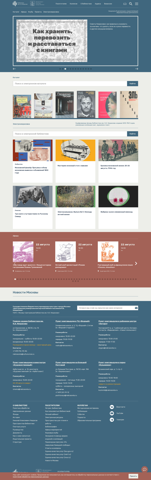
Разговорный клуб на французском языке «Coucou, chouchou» (115, 266)
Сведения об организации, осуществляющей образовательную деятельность (123, 11)
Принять (133, 476)
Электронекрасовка (51, 12)
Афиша (24, 12)
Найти (132, 83)
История (16, 417)
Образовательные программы (89, 420)
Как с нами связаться (21, 436)
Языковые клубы (51, 433)
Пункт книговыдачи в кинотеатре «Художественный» (29, 363)
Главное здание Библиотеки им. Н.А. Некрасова (28, 322)
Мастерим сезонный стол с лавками (73, 166)
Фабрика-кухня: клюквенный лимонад (117, 212)
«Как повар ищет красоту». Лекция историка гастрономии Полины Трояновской (32, 266)
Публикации (82, 411)
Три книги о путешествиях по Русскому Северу (31, 215)
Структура (17, 442)
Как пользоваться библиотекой (57, 411)
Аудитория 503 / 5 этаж (65, 271)
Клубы (30, 12)
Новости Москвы (51, 461)
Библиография (51, 427)
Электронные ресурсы (54, 417)
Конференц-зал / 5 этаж (22, 271)
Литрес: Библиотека (53, 408)
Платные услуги (19, 427)
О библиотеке (86, 4)
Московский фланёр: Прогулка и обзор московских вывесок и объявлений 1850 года (31, 170)
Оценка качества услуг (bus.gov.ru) (59, 451)
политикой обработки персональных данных (31, 477)
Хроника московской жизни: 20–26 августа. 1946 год (115, 167)
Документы (17, 433)
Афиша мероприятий (53, 430)
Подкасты (19, 164)
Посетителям (61, 4)
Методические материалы (88, 408)
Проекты (38, 12)
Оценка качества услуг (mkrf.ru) (58, 454)
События (81, 414)
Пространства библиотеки (23, 424)
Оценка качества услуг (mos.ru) (57, 457)
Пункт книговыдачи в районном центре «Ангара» (117, 322)
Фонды (15, 414)
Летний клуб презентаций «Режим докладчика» (70, 266)
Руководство (18, 430)
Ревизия (18, 210)
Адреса (98, 4)
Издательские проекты (22, 439)
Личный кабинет (52, 414)
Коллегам (73, 4)
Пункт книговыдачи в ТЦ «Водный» (73, 321)
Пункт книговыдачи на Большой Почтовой (71, 363)
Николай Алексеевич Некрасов (25, 420)
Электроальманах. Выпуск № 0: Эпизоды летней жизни (75, 213)
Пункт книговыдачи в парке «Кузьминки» (112, 363)
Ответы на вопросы (53, 448)
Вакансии (108, 4)
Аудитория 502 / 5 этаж (107, 271)
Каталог (16, 12)
